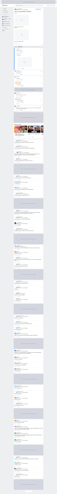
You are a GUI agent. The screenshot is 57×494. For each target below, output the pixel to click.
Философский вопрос (21, 246)
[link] (20, 132)
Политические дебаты (21, 293)
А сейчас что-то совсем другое (23, 9)
